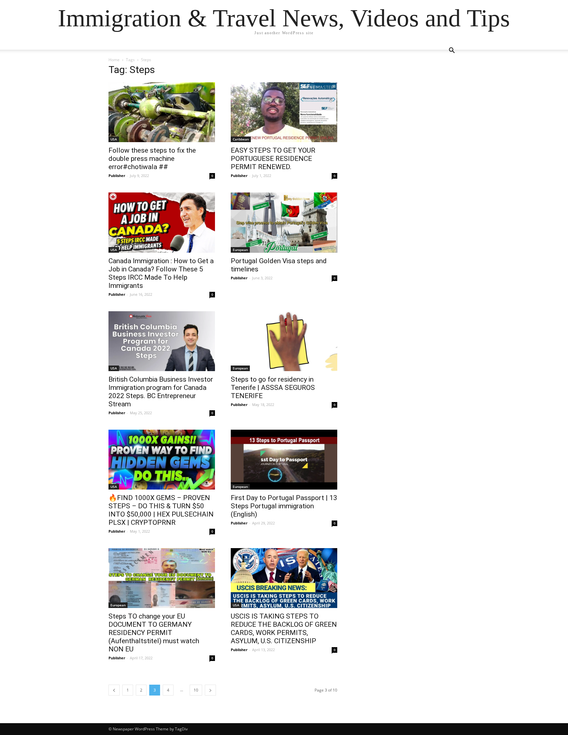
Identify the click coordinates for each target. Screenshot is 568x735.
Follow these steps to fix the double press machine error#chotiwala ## (152, 158)
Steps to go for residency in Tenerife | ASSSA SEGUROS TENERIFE (273, 387)
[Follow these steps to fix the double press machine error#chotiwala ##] (161, 112)
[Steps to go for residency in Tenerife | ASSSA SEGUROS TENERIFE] (284, 341)
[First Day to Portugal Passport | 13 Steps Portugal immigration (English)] (284, 460)
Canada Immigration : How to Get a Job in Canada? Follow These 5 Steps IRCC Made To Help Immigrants (161, 273)
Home (114, 60)
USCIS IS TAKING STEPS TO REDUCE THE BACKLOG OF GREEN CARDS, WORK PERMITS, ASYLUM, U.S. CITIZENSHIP (284, 628)
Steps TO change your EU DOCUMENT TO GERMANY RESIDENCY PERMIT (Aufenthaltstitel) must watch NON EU (153, 632)
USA (113, 139)
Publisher (116, 175)
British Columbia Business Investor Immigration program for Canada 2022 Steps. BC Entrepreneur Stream (160, 391)
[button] (452, 51)
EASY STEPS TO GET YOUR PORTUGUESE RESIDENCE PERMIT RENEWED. (273, 158)
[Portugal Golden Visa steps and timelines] (284, 222)
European (240, 249)
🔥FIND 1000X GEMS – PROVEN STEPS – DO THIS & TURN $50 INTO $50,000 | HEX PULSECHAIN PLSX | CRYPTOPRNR (161, 510)
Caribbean (241, 139)
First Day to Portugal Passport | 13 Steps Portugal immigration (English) (284, 506)
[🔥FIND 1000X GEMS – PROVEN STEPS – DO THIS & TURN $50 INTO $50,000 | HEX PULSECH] (161, 460)
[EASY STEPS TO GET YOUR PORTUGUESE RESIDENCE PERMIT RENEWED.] (284, 112)
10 (196, 690)
